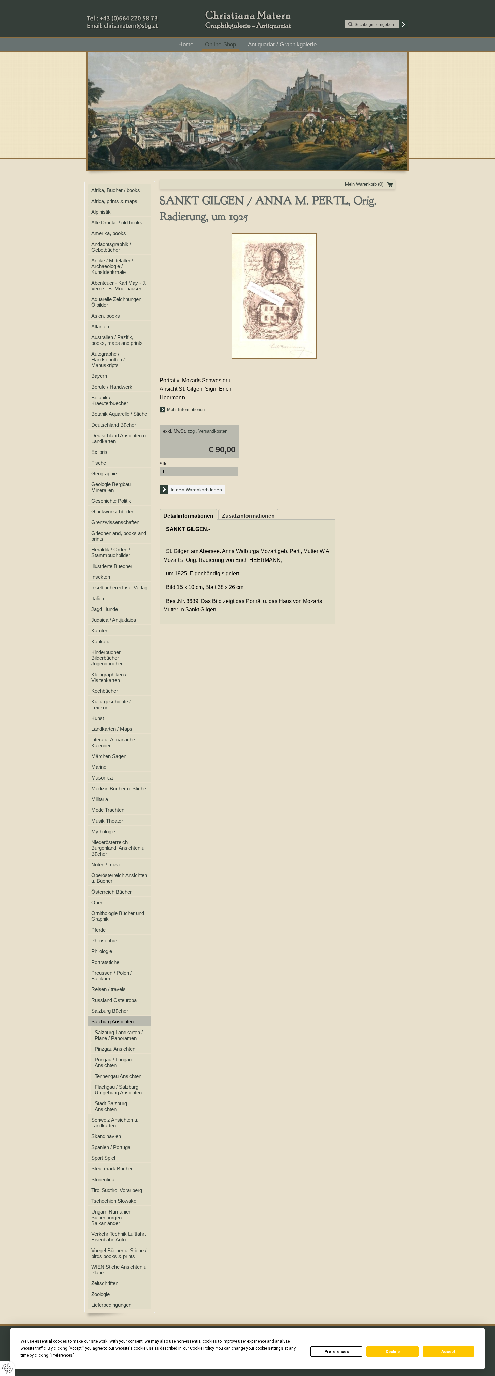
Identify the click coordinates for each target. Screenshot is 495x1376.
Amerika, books (108, 233)
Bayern (99, 376)
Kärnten (99, 630)
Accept (448, 1351)
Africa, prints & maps (114, 201)
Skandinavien (106, 1136)
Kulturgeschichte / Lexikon (111, 704)
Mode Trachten (107, 810)
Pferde (98, 930)
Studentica (102, 1179)
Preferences (336, 1351)
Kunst (97, 718)
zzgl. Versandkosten (207, 431)
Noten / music (106, 864)
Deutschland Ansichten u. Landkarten (119, 438)
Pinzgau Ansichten (115, 1049)
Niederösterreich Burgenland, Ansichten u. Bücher (118, 848)
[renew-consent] (7, 1368)
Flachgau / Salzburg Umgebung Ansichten (118, 1089)
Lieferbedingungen (111, 1305)
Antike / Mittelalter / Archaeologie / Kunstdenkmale (112, 266)
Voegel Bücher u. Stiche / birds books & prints (118, 1253)
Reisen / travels (108, 989)
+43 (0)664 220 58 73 (144, 17)
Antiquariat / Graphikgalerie (282, 44)
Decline (393, 1351)
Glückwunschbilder (112, 511)
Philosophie (104, 940)
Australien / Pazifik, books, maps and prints (117, 340)
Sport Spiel (103, 1158)
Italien (97, 598)
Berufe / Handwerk (111, 387)
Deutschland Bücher (113, 425)
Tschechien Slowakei (114, 1201)
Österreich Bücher (111, 892)
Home (185, 44)
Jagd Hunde (104, 609)
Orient (98, 902)
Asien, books (105, 316)
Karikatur (101, 641)
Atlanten (100, 326)
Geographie (104, 473)
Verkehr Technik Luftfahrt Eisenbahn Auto (118, 1236)
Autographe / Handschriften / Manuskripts (108, 359)
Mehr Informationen (186, 409)
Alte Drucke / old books (116, 222)
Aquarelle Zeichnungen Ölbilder (116, 302)
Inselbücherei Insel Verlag (119, 587)
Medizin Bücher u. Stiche (118, 788)
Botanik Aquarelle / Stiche (119, 414)
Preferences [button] (61, 1355)
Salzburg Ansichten (112, 1021)
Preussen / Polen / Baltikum (111, 975)
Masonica (102, 778)
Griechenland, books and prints (118, 536)
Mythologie (103, 831)
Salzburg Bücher (109, 1011)
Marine (98, 767)
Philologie (101, 951)
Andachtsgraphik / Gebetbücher (111, 247)
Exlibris (99, 452)
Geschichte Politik (111, 501)
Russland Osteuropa (114, 1000)
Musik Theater (107, 821)
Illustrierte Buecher (111, 566)
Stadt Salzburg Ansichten (111, 1106)
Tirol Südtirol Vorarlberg (116, 1190)
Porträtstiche (105, 962)
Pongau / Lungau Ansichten (113, 1062)
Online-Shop (220, 44)
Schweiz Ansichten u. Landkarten (114, 1122)
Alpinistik (101, 212)
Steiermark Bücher (112, 1168)
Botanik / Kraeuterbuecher (109, 400)
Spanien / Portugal (111, 1147)
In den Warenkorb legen (196, 489)
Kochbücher (104, 691)
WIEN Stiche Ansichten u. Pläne (119, 1269)
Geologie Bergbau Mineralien (111, 487)
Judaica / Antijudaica (113, 620)
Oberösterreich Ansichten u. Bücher (119, 878)
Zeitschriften (104, 1283)
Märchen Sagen (108, 756)
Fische (98, 463)
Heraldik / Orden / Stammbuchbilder (110, 552)
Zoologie (100, 1294)
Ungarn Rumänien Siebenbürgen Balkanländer (111, 1217)
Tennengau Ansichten (118, 1076)
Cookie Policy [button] (202, 1348)
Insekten (100, 577)
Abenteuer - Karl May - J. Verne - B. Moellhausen (118, 285)
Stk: (164, 463)
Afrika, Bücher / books (115, 190)
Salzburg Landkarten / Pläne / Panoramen (119, 1035)
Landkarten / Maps (111, 729)
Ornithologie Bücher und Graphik (117, 916)
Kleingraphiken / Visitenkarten (108, 677)
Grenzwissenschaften (115, 522)
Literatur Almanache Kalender (113, 742)
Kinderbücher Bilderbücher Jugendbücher (107, 657)
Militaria (99, 799)
